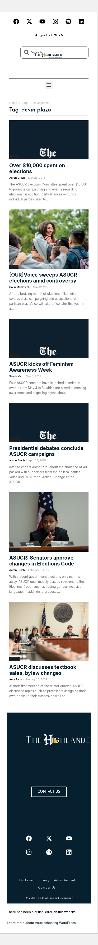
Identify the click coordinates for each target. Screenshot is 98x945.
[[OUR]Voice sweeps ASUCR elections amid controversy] (49, 239)
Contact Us (46, 887)
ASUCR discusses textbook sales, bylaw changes (42, 670)
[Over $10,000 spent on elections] (49, 139)
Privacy (43, 880)
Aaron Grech (17, 177)
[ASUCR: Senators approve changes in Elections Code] (49, 522)
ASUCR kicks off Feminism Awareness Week (41, 367)
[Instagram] (55, 21)
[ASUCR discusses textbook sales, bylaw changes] (49, 631)
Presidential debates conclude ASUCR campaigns (46, 451)
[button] (49, 85)
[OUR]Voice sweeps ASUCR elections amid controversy (43, 278)
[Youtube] (42, 21)
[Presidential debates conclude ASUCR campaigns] (49, 422)
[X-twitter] (29, 21)
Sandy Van (16, 376)
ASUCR (15, 355)
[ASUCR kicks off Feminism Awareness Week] (49, 338)
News (14, 157)
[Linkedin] (82, 21)
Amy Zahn (15, 679)
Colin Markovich (19, 287)
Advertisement (64, 880)
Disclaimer (26, 880)
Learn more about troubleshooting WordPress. (42, 923)
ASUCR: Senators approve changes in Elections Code (41, 561)
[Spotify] (69, 21)
